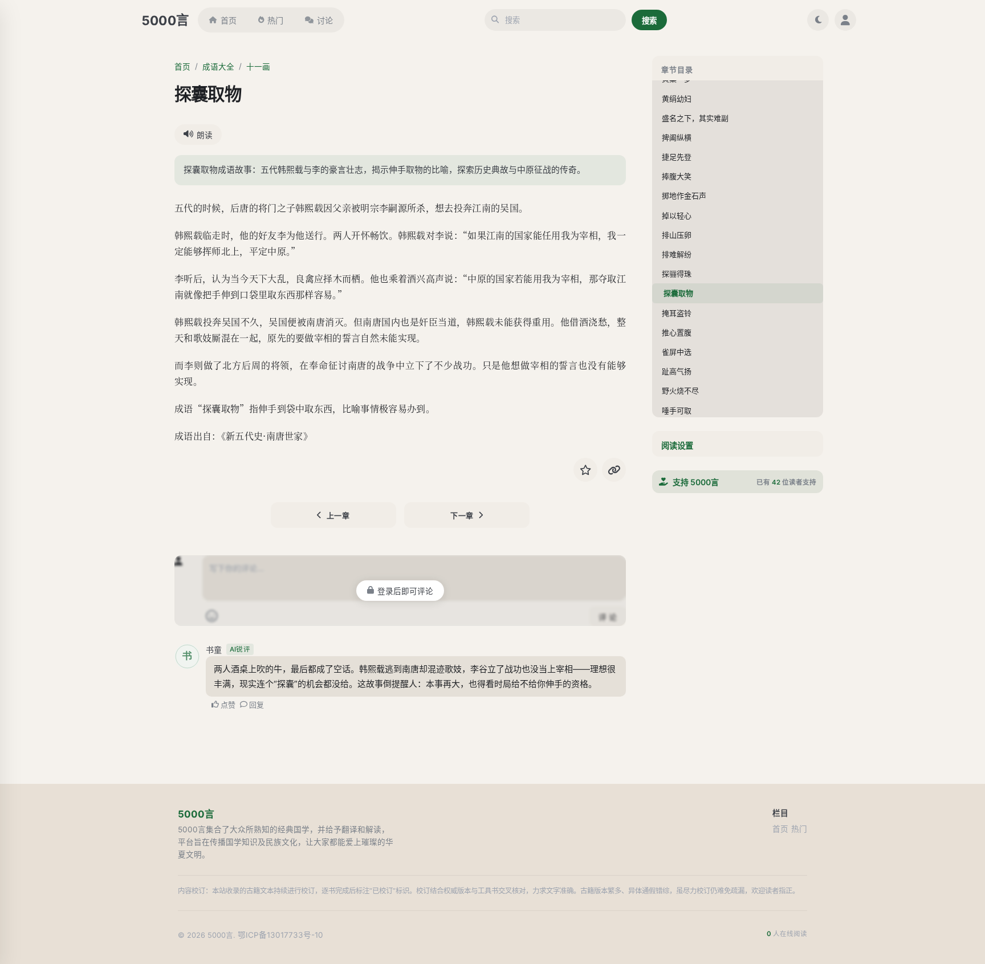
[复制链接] (614, 470)
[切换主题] (818, 20)
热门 (275, 20)
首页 (229, 20)
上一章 (338, 515)
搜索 (649, 20)
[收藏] (585, 470)
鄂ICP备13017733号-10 (280, 934)
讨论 (325, 20)
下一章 (462, 515)
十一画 (258, 66)
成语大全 (218, 66)
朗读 (205, 135)
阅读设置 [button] (677, 445)
